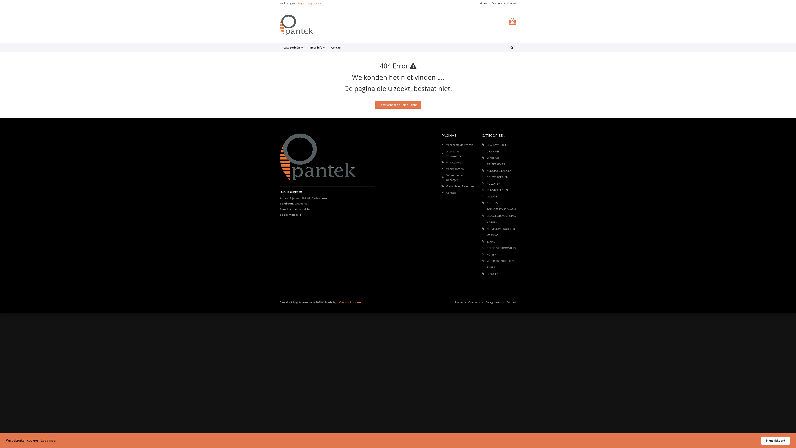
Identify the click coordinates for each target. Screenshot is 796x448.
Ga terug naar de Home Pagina (398, 105)
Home (483, 3)
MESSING (492, 235)
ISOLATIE (492, 196)
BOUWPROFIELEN (497, 177)
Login (301, 3)
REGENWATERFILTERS (500, 145)
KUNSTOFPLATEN (497, 190)
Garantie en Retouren (460, 186)
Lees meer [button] (48, 440)
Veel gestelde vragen (459, 145)
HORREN (492, 222)
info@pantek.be (300, 209)
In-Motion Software (349, 302)
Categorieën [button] (292, 47)
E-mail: (284, 209)
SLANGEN (493, 274)
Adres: (284, 198)
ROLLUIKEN (493, 183)
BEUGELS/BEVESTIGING (501, 216)
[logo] (296, 25)
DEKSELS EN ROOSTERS (501, 248)
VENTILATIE (493, 158)
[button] (511, 47)
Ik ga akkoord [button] (775, 440)
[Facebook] (300, 214)
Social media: (289, 215)
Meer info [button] (315, 47)
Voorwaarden (455, 169)
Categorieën (493, 302)
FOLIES (491, 267)
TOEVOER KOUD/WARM (501, 209)
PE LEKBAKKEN (496, 164)
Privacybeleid (454, 162)
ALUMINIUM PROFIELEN (501, 229)
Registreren (314, 3)
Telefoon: (287, 203)
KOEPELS (492, 203)
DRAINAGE (493, 151)
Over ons (497, 3)
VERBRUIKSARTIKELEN (500, 261)
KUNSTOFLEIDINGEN (499, 171)
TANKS (491, 241)
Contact (511, 3)
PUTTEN (491, 254)
